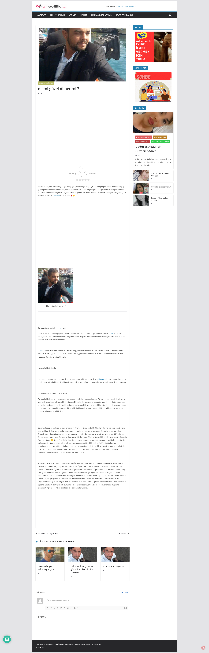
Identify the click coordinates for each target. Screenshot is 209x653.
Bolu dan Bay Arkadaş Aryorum (160, 174)
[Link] (74, 608)
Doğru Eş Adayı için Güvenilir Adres (148, 149)
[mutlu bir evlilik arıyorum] (141, 188)
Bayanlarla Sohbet (160, 137)
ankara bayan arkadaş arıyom (46, 567)
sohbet (58, 328)
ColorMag (94, 644)
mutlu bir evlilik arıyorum (126, 6)
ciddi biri (56, 195)
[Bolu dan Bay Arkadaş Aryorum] (141, 175)
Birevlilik (41, 351)
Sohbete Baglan (57, 15)
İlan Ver (72, 15)
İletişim (83, 15)
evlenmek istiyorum (114, 566)
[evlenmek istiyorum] (115, 548)
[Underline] (54, 608)
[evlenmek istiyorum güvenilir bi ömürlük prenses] (82, 548)
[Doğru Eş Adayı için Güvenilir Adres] (153, 122)
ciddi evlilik (122, 533)
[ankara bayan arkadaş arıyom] (50, 548)
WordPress (40, 647)
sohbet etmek (101, 379)
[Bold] (47, 608)
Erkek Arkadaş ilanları (101, 15)
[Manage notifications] (203, 648)
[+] (81, 608)
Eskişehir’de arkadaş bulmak (159, 199)
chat (111, 333)
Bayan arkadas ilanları (143, 137)
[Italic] (51, 608)
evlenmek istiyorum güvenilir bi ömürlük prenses (82, 569)
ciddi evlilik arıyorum (48, 533)
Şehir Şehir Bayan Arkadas (160, 141)
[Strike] (57, 608)
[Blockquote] (68, 608)
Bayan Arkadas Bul (124, 15)
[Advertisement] (82, 112)
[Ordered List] (61, 608)
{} (78, 608)
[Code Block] (71, 608)
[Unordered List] (64, 608)
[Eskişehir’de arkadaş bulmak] (141, 200)
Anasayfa (41, 15)
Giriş (125, 592)
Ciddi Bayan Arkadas (142, 141)
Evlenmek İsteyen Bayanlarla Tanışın (65, 644)
